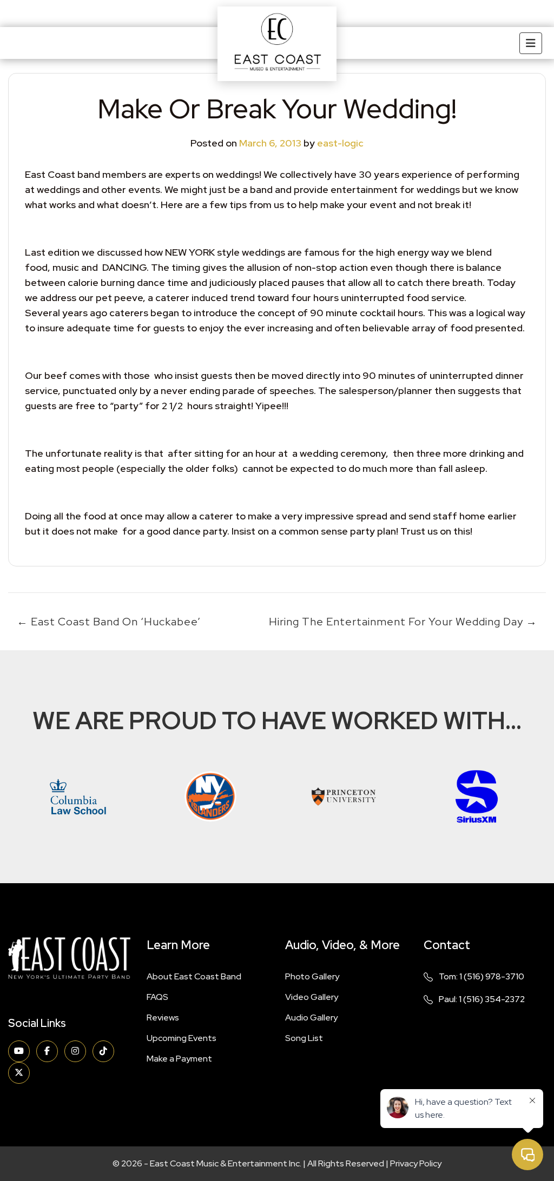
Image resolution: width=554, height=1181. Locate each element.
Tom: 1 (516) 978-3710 (481, 976)
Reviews (163, 1017)
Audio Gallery (311, 1017)
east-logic (340, 143)
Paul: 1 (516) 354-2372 (482, 999)
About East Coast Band (194, 976)
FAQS (157, 997)
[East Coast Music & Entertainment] (277, 43)
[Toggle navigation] (530, 43)
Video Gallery (311, 997)
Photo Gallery (312, 976)
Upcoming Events (181, 1038)
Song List (304, 1038)
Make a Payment (179, 1058)
